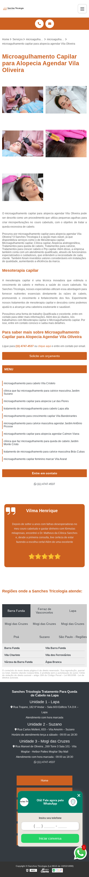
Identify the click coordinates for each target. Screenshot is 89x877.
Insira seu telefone (50, 818)
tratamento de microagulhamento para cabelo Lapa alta (36, 408)
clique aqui (44, 346)
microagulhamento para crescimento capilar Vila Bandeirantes (40, 416)
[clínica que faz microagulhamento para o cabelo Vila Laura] (66, 100)
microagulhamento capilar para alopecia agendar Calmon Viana (41, 433)
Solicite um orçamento (44, 356)
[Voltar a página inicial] (13, 8)
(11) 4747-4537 (25, 346)
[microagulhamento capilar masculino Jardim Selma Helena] (22, 100)
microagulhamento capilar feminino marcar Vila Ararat (35, 459)
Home (44, 780)
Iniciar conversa (50, 838)
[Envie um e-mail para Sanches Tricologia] (49, 23)
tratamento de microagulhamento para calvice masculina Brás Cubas (44, 451)
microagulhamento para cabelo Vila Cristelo (29, 383)
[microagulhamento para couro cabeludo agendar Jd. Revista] (66, 143)
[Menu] (82, 8)
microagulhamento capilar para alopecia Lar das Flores (36, 401)
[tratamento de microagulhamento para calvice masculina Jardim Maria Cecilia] (22, 187)
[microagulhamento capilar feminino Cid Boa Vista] (22, 143)
